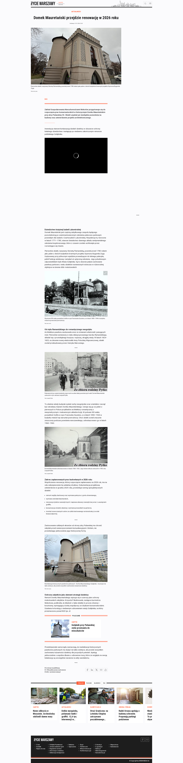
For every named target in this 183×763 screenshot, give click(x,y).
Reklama (71, 744)
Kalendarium (114, 746)
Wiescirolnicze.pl (85, 748)
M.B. (46, 99)
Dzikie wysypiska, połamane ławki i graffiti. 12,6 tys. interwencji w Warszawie (70, 717)
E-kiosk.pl (98, 744)
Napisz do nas (40, 748)
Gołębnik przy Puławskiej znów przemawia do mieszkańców (83, 628)
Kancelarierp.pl (100, 752)
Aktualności (76, 12)
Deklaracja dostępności (57, 752)
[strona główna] (43, 3)
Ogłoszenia (72, 746)
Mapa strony (114, 744)
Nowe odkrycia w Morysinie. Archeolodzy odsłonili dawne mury (44, 714)
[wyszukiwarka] (145, 3)
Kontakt (38, 746)
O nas (38, 744)
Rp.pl (81, 744)
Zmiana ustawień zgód (57, 746)
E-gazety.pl (98, 746)
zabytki (74, 622)
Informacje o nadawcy (56, 750)
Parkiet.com (84, 746)
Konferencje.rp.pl (85, 750)
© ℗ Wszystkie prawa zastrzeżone (55, 670)
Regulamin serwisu (56, 748)
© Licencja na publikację (52, 668)
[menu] (150, 3)
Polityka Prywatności (56, 744)
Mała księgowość (100, 750)
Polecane (89, 683)
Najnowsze (97, 683)
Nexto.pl (98, 748)
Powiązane (81, 683)
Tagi (104, 683)
